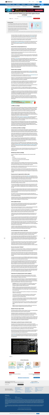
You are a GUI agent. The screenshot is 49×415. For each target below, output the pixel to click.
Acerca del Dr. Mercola (39, 4)
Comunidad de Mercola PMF (8, 398)
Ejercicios (23, 4)
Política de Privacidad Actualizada (18, 398)
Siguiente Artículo (37, 372)
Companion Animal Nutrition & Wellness (39, 388)
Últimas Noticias (8, 4)
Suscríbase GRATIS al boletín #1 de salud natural (13, 6)
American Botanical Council (28, 390)
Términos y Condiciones (17, 397)
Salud (13, 4)
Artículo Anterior (12, 372)
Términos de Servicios (33, 413)
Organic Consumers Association (18, 387)
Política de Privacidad (25, 413)
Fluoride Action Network (17, 391)
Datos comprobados (29, 16)
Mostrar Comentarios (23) (24, 377)
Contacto (33, 1)
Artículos (33, 4)
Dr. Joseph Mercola (24, 16)
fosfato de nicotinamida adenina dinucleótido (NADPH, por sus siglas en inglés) (25, 144)
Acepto (38, 413)
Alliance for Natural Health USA (28, 387)
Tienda (42, 4)
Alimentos (29, 4)
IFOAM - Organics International (28, 391)
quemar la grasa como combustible (19, 42)
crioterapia (14, 334)
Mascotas (18, 4)
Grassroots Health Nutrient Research (19, 390)
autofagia (30, 71)
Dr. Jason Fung (17, 58)
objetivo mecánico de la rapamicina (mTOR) (23, 116)
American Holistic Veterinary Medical (39, 389)
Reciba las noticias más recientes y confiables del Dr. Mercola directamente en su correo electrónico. (14, 382)
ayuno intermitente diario (32, 74)
